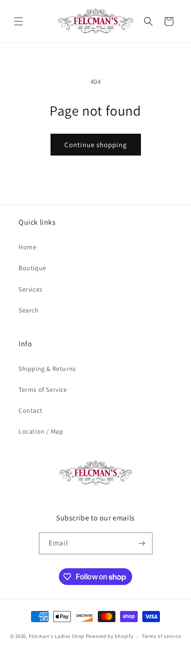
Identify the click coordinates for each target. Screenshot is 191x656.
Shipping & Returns (47, 368)
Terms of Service (43, 389)
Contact (30, 410)
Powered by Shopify (110, 636)
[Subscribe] (142, 543)
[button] (18, 21)
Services (31, 289)
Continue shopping (95, 144)
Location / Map (41, 431)
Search (29, 310)
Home (27, 247)
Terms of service (161, 636)
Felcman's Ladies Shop (57, 636)
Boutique (32, 268)
